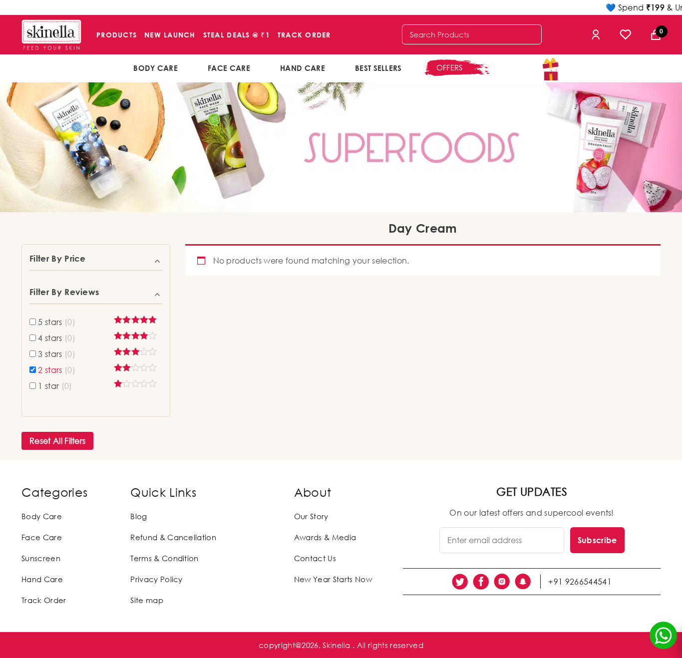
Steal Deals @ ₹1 (236, 34)
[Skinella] (51, 34)
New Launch (170, 34)
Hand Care (302, 67)
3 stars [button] (56, 354)
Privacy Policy (156, 579)
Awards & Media (325, 537)
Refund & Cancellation (173, 537)
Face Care (229, 67)
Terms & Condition (164, 558)
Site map (146, 600)
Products (116, 34)
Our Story (311, 516)
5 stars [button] (56, 322)
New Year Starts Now (333, 579)
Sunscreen (40, 558)
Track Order (304, 34)
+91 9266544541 (579, 582)
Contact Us (315, 558)
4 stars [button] (56, 338)
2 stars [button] (56, 370)
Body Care (155, 67)
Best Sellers (378, 67)
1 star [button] (55, 386)
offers (449, 67)
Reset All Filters (57, 441)
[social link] (460, 582)
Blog (138, 516)
